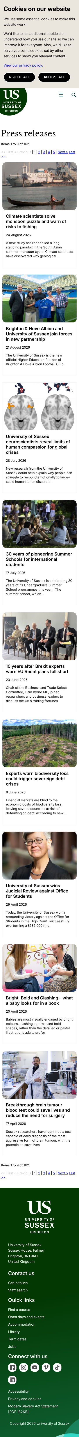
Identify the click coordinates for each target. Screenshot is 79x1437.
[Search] (73, 98)
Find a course (19, 1309)
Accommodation (21, 1324)
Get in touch (18, 1283)
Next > (63, 152)
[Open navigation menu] (61, 94)
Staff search (18, 1290)
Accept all (54, 77)
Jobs (12, 1346)
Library (14, 1332)
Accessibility (18, 1391)
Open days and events (26, 1317)
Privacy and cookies (24, 1399)
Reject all (19, 77)
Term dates (17, 1339)
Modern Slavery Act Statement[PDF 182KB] (33, 1409)
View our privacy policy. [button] (23, 65)
